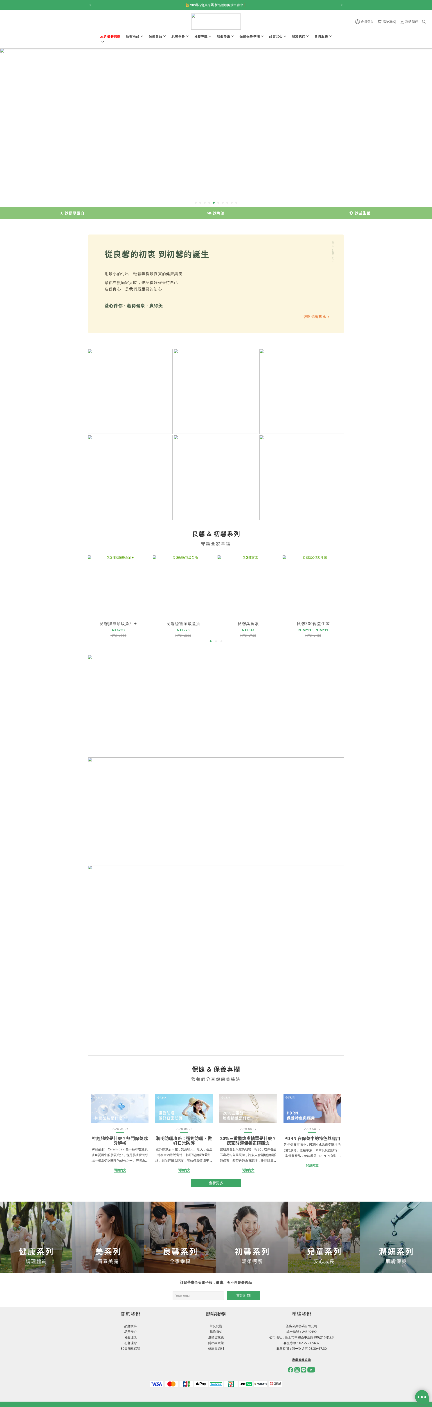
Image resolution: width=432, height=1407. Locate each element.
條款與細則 (216, 1348)
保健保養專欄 (250, 36)
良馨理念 (130, 1337)
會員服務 (321, 36)
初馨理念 (130, 1343)
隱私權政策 (216, 1343)
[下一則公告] (342, 5)
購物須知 (216, 1331)
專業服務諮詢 (301, 1360)
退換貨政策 (216, 1337)
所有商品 (133, 36)
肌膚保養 (178, 36)
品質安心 (276, 36)
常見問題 (216, 1326)
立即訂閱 (243, 1295)
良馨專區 (201, 36)
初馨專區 (223, 36)
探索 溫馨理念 (316, 316)
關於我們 (298, 36)
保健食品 (155, 36)
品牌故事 (130, 1326)
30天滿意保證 (130, 1348)
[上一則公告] (90, 5)
